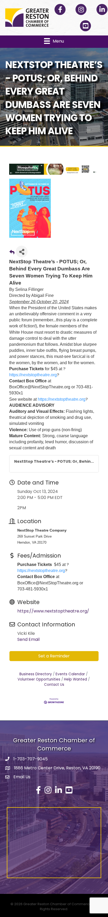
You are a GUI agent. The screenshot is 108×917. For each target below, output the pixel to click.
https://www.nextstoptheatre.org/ (53, 611)
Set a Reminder (54, 656)
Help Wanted (75, 679)
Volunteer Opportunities (39, 679)
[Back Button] (11, 253)
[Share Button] (22, 251)
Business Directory (35, 674)
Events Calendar (70, 674)
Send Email (28, 639)
